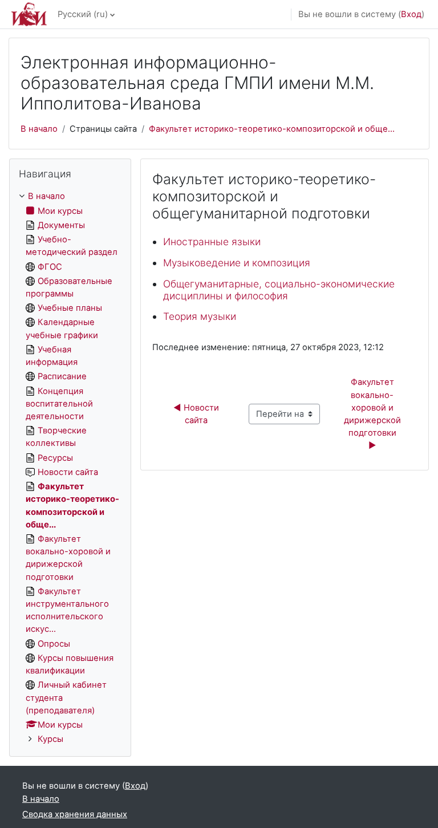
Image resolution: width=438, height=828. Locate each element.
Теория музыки (199, 316)
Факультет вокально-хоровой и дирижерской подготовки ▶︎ (373, 413)
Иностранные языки (212, 241)
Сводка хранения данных (74, 814)
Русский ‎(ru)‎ (83, 14)
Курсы (50, 739)
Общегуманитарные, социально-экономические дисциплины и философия (279, 290)
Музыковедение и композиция (236, 263)
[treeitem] (70, 467)
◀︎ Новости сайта (197, 414)
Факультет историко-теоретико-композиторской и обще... (272, 129)
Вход (411, 14)
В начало (39, 129)
